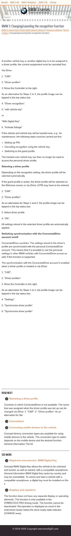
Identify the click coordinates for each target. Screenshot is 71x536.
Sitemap (53, 2)
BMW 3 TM (43, 2)
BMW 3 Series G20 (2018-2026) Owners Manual (23, 30)
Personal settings (54, 30)
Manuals (4, 2)
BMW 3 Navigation (29, 2)
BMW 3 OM (14, 2)
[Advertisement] (35, 47)
